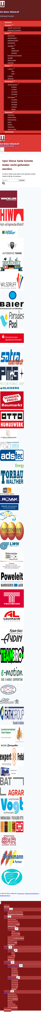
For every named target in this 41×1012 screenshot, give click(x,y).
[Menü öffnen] (2, 149)
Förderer (10, 124)
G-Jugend (14, 107)
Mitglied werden (12, 60)
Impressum (20, 893)
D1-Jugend (14, 91)
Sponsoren (7, 992)
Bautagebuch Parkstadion (14, 30)
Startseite (8, 22)
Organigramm (11, 35)
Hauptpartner (11, 115)
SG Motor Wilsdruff (13, 966)
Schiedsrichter (11, 43)
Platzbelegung (15, 50)
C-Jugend (14, 89)
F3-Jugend (14, 104)
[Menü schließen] (0, 902)
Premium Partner (12, 119)
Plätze (13, 48)
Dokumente (11, 62)
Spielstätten (11, 929)
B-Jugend (13, 87)
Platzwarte (14, 53)
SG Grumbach (12, 978)
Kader (13, 73)
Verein (6, 917)
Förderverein (11, 127)
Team (12, 71)
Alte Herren (11, 78)
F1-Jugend (14, 99)
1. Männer (11, 951)
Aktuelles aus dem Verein (14, 28)
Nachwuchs (7, 963)
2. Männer (10, 76)
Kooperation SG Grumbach (15, 55)
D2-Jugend (14, 94)
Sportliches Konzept (13, 40)
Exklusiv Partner (12, 117)
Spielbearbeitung (5, 895)
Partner (9, 122)
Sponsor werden (12, 129)
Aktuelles (6, 910)
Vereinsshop (9, 132)
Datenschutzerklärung (32, 893)
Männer (6, 948)
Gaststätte (10, 58)
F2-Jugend (14, 102)
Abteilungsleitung (12, 38)
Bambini (13, 109)
